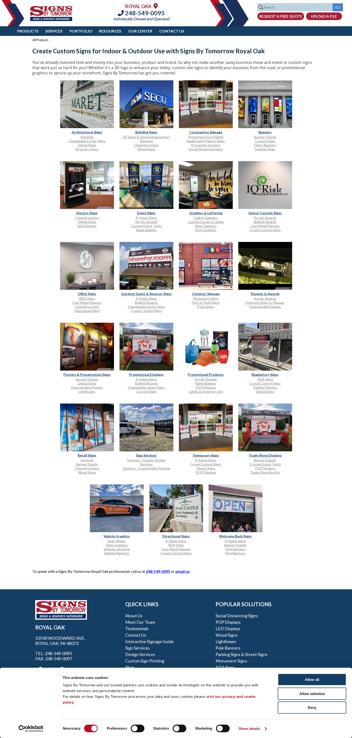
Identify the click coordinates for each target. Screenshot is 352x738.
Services (53, 31)
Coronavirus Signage (205, 132)
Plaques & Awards (265, 294)
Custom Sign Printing (144, 660)
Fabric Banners (265, 145)
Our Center (140, 31)
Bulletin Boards (265, 222)
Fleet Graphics (117, 545)
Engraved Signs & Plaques (265, 303)
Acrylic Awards (146, 222)
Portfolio (80, 31)
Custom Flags (265, 141)
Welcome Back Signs (235, 536)
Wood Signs (146, 149)
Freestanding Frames (265, 307)
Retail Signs (87, 455)
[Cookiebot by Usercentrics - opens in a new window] (31, 728)
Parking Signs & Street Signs (241, 654)
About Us (133, 615)
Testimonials (137, 628)
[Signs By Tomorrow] (51, 19)
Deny (312, 707)
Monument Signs (205, 298)
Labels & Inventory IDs (206, 391)
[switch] (137, 728)
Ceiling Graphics (205, 218)
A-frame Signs (146, 218)
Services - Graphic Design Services (146, 462)
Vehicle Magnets (116, 553)
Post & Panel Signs (206, 303)
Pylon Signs (205, 307)
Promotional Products (206, 374)
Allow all (312, 680)
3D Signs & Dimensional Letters (146, 137)
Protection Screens (205, 145)
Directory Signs (86, 149)
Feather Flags (265, 149)
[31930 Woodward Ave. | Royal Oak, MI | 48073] (155, 5)
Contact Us (171, 31)
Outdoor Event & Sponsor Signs (146, 294)
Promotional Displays (146, 374)
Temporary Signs (206, 455)
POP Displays (206, 387)
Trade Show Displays (265, 455)
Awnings (87, 137)
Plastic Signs (205, 468)
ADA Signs (87, 298)
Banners (265, 132)
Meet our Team (140, 622)
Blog (129, 667)
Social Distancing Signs (206, 149)
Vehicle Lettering (117, 549)
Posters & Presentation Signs (87, 374)
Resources (110, 31)
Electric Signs (87, 213)
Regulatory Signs (265, 374)
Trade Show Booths (265, 472)
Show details (249, 729)
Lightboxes (87, 391)
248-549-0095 (144, 12)
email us (182, 571)
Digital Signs (87, 145)
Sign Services (146, 455)
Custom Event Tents (146, 226)
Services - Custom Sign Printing (146, 468)
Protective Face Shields (205, 137)
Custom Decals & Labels (206, 222)
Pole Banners (228, 648)
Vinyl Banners (235, 549)
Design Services (140, 654)
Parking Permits (265, 387)
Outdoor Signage (206, 294)
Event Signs (146, 213)
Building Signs (146, 132)
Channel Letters (146, 145)
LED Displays (87, 226)
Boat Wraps (116, 541)
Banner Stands (265, 137)
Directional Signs (87, 311)
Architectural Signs (87, 132)
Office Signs (87, 294)
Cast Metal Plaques (265, 226)
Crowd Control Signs (265, 230)
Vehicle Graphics (116, 536)
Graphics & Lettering (205, 213)
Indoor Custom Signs (265, 213)
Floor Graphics (205, 226)
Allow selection (312, 694)
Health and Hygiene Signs (206, 141)
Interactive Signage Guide (149, 641)
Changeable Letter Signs (87, 141)
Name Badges (146, 230)
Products (28, 31)
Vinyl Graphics (205, 230)
